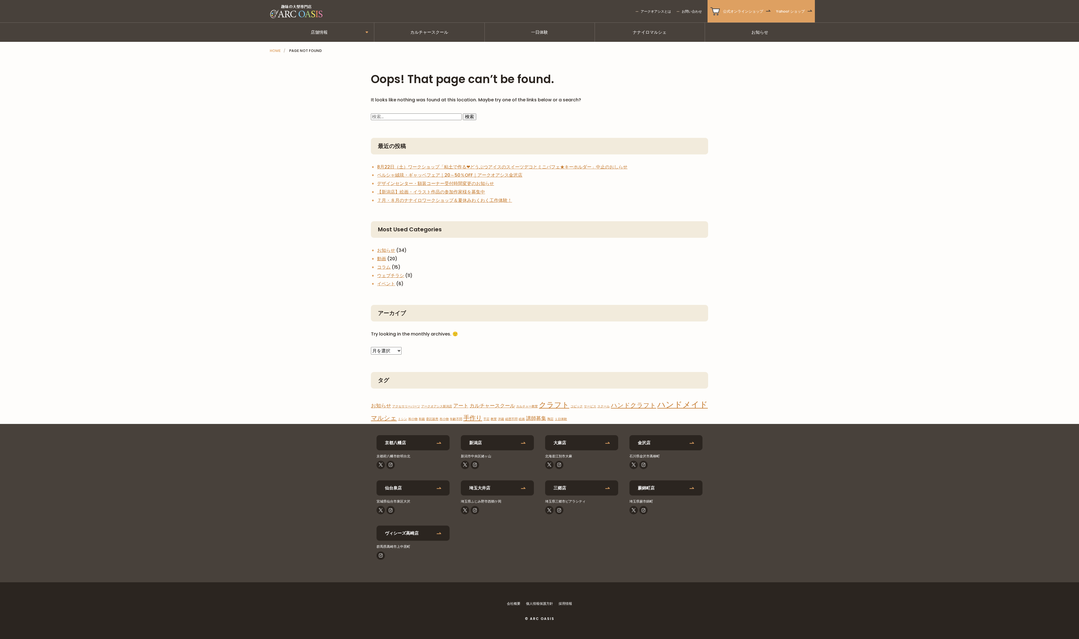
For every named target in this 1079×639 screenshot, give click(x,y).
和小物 (413, 419)
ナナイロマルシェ (650, 32)
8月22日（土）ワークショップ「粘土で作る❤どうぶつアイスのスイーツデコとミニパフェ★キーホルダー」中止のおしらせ (502, 167)
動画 (381, 258)
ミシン (402, 419)
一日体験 (539, 32)
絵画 (522, 419)
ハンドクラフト (633, 405)
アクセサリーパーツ (406, 406)
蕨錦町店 (646, 488)
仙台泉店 (393, 488)
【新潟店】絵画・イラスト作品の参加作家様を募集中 (431, 192)
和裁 (422, 419)
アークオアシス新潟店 (436, 406)
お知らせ (759, 32)
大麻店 (560, 443)
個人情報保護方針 (539, 603)
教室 (494, 419)
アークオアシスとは (656, 11)
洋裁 (501, 419)
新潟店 (475, 443)
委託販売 (432, 419)
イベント (386, 283)
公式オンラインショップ (743, 11)
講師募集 (536, 418)
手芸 (486, 419)
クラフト (554, 405)
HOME (275, 50)
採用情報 (565, 603)
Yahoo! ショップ (790, 11)
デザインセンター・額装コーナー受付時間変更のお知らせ (435, 183)
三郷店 (560, 488)
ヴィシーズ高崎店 (402, 533)
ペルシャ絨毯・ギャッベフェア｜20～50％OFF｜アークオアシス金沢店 (449, 175)
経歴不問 (511, 419)
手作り (472, 418)
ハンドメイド (682, 404)
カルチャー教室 (527, 406)
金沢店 (644, 443)
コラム (384, 267)
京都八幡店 (395, 443)
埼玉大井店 (479, 488)
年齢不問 (456, 419)
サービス (590, 406)
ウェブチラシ (390, 275)
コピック (576, 406)
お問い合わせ (692, 11)
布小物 (444, 419)
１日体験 (561, 419)
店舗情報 (319, 32)
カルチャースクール (429, 32)
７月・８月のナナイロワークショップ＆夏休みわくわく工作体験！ (444, 200)
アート (460, 405)
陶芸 (550, 419)
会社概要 (513, 603)
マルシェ (384, 418)
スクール (603, 406)
